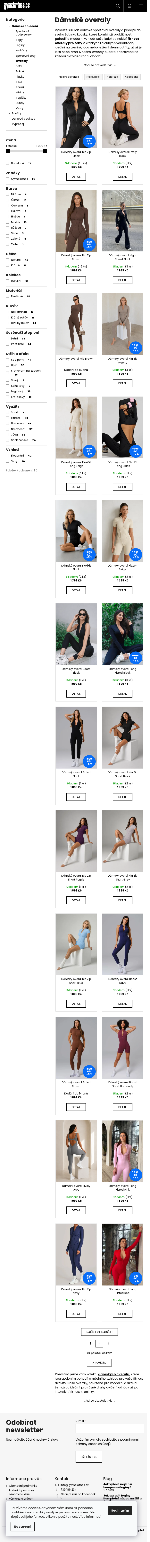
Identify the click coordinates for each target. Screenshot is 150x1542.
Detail (76, 177)
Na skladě (21, 163)
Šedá (17, 233)
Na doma (21, 423)
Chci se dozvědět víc (98, 65)
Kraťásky (22, 50)
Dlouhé (20, 260)
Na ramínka (22, 312)
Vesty (19, 108)
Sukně (20, 71)
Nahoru (101, 1363)
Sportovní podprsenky (24, 33)
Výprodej (18, 124)
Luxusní (19, 281)
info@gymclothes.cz (75, 1485)
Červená (19, 205)
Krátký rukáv (22, 317)
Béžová (19, 194)
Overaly (22, 61)
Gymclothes (23, 179)
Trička (20, 87)
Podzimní (21, 344)
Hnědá (18, 216)
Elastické (20, 296)
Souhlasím (120, 1510)
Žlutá (17, 244)
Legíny (20, 45)
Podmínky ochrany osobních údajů (22, 1492)
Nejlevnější (93, 77)
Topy (19, 40)
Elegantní (21, 456)
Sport (18, 412)
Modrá (19, 222)
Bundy (20, 103)
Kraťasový (21, 397)
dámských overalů (113, 1374)
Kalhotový (20, 386)
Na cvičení (22, 429)
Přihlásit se (89, 1457)
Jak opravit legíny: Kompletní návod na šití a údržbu (122, 1498)
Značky (16, 113)
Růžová (19, 228)
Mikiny (20, 92)
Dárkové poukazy (23, 119)
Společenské (23, 440)
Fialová (18, 211)
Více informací (90, 1516)
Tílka (19, 82)
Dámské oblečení (25, 26)
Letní (18, 338)
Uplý (17, 365)
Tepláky (21, 98)
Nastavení (22, 1526)
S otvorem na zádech (26, 373)
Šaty (19, 66)
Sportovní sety (26, 56)
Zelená (18, 239)
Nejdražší (113, 77)
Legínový (20, 391)
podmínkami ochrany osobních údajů (107, 1441)
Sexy (18, 461)
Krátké (18, 265)
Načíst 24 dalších (99, 1332)
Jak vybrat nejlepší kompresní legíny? (117, 1486)
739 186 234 (69, 1490)
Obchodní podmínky (23, 1486)
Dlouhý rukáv (23, 323)
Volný (17, 380)
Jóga (18, 435)
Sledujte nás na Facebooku (78, 1496)
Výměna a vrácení (21, 1499)
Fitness (19, 418)
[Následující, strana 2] (99, 1343)
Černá (19, 200)
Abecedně (131, 77)
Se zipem (21, 360)
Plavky (20, 77)
